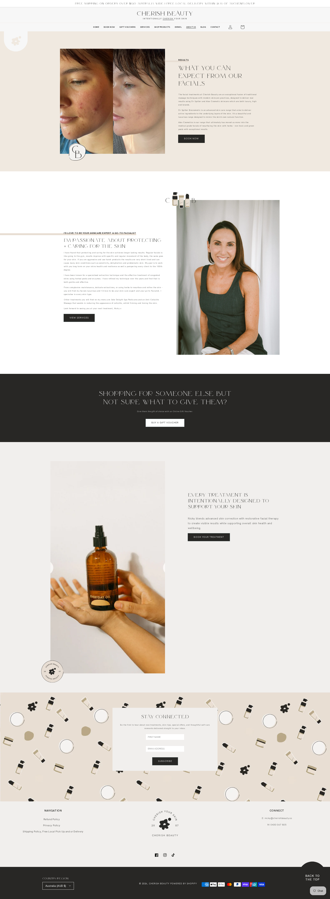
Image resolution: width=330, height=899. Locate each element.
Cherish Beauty (159, 883)
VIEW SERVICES (79, 317)
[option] (107, 567)
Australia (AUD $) (55, 885)
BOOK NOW (191, 138)
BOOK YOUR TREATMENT (209, 537)
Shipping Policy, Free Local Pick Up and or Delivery (53, 831)
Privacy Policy (51, 825)
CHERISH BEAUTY (165, 13)
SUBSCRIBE (165, 761)
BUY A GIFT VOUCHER (165, 422)
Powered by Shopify (183, 883)
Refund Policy (52, 819)
